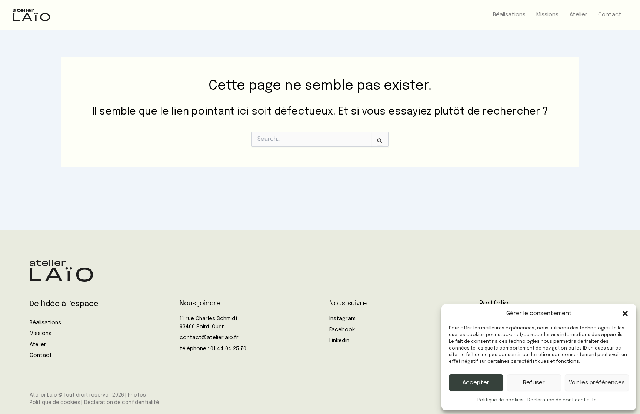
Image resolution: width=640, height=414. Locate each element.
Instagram (342, 318)
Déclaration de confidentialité (562, 400)
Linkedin (339, 340)
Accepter (476, 383)
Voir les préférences (597, 383)
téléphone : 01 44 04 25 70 (213, 348)
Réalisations (45, 322)
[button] (625, 313)
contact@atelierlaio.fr (209, 337)
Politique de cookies (500, 400)
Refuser (534, 383)
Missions (40, 333)
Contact (41, 355)
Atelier (38, 344)
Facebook (342, 329)
